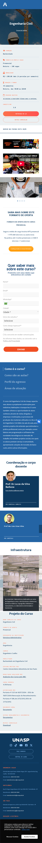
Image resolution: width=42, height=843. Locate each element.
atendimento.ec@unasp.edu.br (15, 780)
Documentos (8, 717)
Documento (7, 709)
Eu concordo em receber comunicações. (19, 335)
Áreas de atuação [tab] (15, 388)
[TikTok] (16, 745)
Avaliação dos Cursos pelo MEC (14, 676)
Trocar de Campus (21, 30)
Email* (5, 291)
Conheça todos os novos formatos (21, 249)
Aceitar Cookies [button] (29, 837)
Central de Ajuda (21, 757)
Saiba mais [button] (26, 829)
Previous (1, 583)
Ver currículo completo (13, 504)
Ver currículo (8, 538)
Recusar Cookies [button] (12, 837)
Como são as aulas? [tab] (16, 375)
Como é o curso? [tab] (15, 369)
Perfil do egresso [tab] (15, 382)
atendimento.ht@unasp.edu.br (15, 795)
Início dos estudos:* (10, 317)
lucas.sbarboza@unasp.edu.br (15, 491)
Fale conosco (21, 751)
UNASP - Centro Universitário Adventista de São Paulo (5, 4)
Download (7, 725)
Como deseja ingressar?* (12, 326)
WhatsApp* (7, 299)
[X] (31, 745)
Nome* (5, 282)
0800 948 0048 (15, 777)
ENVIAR (21, 349)
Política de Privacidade (11, 341)
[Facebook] (26, 745)
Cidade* (6, 308)
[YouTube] (21, 745)
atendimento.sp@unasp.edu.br (15, 811)
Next (40, 583)
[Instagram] (11, 745)
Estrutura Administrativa (12, 637)
